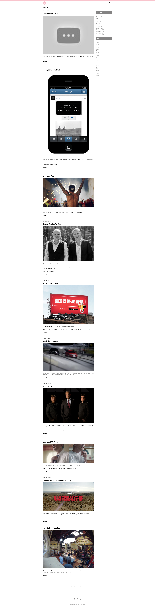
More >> (45, 61)
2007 (97, 73)
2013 (97, 63)
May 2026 (98, 21)
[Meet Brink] (68, 402)
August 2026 (99, 16)
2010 (97, 68)
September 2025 (100, 34)
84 (61, 586)
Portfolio (86, 3)
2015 (97, 60)
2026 (97, 42)
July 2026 (98, 18)
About (92, 3)
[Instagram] (77, 599)
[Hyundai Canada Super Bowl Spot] (68, 493)
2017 (97, 57)
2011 (97, 67)
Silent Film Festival (51, 14)
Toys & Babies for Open (52, 224)
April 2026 (98, 23)
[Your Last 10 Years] (68, 450)
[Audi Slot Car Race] (68, 354)
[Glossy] (47, 2)
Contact (98, 3)
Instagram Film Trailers (52, 70)
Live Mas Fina (48, 176)
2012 (97, 65)
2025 (97, 44)
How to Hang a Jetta (51, 528)
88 (74, 586)
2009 (97, 70)
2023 (97, 47)
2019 (97, 54)
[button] (109, 3)
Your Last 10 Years (50, 442)
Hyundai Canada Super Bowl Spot (57, 480)
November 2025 (100, 31)
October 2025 (99, 33)
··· (58, 586)
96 (80, 586)
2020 (97, 52)
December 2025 (100, 29)
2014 (97, 62)
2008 (97, 72)
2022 (97, 49)
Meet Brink (47, 386)
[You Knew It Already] (68, 301)
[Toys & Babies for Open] (68, 240)
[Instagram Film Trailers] (68, 111)
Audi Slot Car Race (50, 341)
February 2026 (99, 26)
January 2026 (99, 28)
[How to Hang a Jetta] (68, 546)
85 (64, 586)
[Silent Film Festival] (68, 32)
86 (68, 586)
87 (71, 586)
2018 (97, 55)
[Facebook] (74, 599)
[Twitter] (80, 599)
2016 (97, 59)
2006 (97, 75)
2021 (97, 50)
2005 (97, 77)
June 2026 (98, 20)
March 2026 (99, 25)
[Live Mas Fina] (68, 189)
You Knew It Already (51, 283)
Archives (104, 3)
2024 (97, 46)
